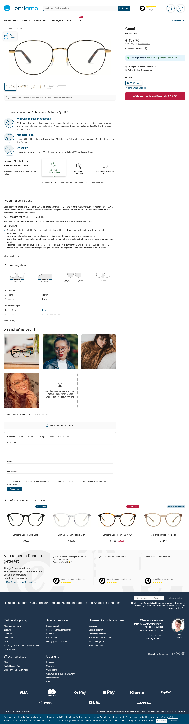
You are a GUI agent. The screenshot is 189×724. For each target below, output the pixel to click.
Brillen (11, 28)
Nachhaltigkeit (52, 677)
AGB (6, 641)
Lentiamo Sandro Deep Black (26, 535)
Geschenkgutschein (97, 633)
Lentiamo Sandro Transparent (71, 535)
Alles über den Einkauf (13, 625)
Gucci (19, 28)
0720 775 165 (157, 635)
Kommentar (12, 442)
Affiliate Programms (97, 641)
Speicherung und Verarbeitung (41, 481)
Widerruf (50, 633)
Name (10, 461)
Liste (135, 717)
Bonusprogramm (96, 629)
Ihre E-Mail (12, 471)
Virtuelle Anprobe (13, 36)
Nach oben (26, 711)
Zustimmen (161, 720)
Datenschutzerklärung (122, 720)
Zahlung (7, 629)
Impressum (51, 662)
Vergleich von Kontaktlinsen (16, 669)
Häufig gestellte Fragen (56, 641)
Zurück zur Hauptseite (12, 711)
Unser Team (51, 669)
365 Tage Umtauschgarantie (58, 629)
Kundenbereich (52, 625)
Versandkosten (144, 43)
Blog (6, 662)
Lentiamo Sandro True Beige (163, 535)
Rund (44, 310)
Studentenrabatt (96, 645)
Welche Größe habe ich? (136, 87)
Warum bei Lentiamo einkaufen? (60, 673)
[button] (10, 87)
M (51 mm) (135, 83)
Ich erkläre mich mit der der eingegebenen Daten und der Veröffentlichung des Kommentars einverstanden (57, 482)
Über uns (50, 665)
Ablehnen (173, 720)
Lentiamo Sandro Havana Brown (117, 535)
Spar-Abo (93, 625)
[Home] (5, 28)
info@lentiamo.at (155, 638)
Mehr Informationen (144, 720)
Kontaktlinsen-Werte (12, 665)
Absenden (14, 489)
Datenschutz (9, 649)
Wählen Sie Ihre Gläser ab (155, 96)
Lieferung (8, 633)
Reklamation (51, 637)
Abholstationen (10, 637)
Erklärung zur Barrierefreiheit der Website (21, 645)
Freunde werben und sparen (101, 637)
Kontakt (49, 681)
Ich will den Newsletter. (175, 598)
